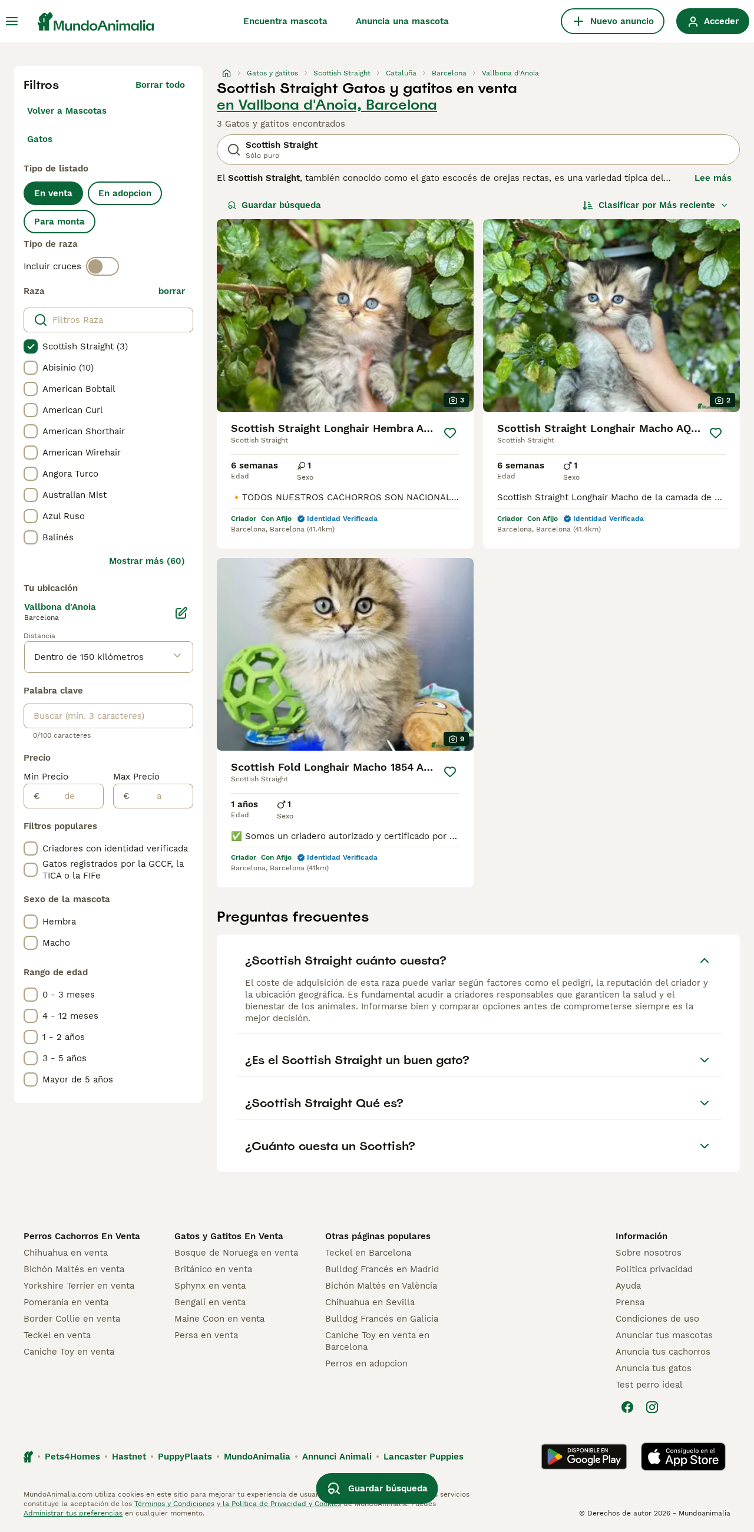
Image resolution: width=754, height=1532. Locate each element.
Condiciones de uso (657, 1318)
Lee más (713, 178)
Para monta (59, 221)
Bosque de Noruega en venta (236, 1252)
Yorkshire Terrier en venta (79, 1285)
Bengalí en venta (210, 1302)
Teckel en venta (57, 1335)
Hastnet (129, 1456)
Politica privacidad (654, 1269)
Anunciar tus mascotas (664, 1335)
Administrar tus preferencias (73, 1513)
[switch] (102, 266)
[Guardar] (449, 433)
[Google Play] (584, 1456)
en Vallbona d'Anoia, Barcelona (327, 105)
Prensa (630, 1302)
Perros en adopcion (366, 1363)
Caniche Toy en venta (69, 1351)
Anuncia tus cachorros (663, 1351)
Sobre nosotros (649, 1252)
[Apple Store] (683, 1456)
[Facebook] (627, 1407)
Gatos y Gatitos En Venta (228, 1236)
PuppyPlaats (185, 1456)
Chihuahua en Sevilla (370, 1302)
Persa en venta (206, 1335)
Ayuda (628, 1285)
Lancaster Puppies (423, 1456)
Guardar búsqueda (281, 205)
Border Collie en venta (72, 1318)
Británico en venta (213, 1269)
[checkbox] (30, 346)
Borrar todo (160, 85)
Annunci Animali (337, 1456)
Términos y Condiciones (174, 1504)
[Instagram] (652, 1407)
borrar (171, 291)
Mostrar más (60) (147, 561)
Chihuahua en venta (66, 1252)
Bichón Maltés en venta (74, 1269)
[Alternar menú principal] (12, 21)
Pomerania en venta (66, 1302)
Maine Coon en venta (219, 1318)
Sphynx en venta (210, 1285)
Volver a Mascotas (67, 110)
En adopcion (124, 193)
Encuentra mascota (285, 21)
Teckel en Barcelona (368, 1252)
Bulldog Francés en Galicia (381, 1318)
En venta (53, 193)
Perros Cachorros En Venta (82, 1236)
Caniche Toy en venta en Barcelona (377, 1341)
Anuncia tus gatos (654, 1368)
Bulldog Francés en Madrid (382, 1269)
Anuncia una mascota (402, 21)
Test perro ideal (649, 1384)
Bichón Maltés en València (381, 1285)
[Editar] (181, 613)
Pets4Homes (72, 1456)
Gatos (39, 139)
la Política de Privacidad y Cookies (280, 1504)
